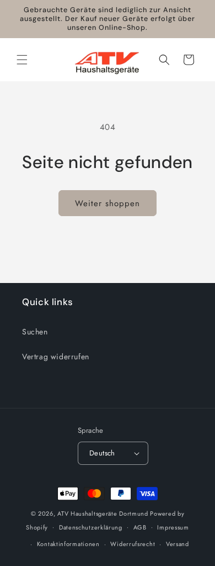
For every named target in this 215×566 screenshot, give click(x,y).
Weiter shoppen (107, 203)
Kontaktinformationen (68, 543)
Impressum (173, 527)
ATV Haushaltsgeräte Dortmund (102, 513)
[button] (22, 60)
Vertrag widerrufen (55, 356)
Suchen (35, 331)
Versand (177, 543)
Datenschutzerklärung (90, 527)
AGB (140, 527)
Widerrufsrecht (132, 543)
